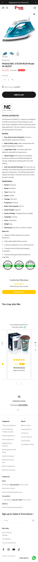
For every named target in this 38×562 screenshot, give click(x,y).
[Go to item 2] (11, 54)
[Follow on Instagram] (8, 549)
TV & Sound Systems (9, 425)
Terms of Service (26, 437)
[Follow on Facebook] (3, 549)
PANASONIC (6, 60)
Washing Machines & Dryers (9, 450)
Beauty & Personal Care (8, 461)
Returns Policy (26, 425)
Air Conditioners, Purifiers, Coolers (7, 430)
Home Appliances (8, 439)
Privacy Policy (25, 441)
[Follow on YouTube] (13, 549)
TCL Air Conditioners (9, 543)
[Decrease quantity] (4, 80)
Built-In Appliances (8, 466)
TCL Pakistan (6, 539)
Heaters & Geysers (8, 456)
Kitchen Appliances (8, 436)
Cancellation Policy (27, 444)
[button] (17, 383)
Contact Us (24, 433)
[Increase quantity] (12, 80)
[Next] (35, 2)
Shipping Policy (26, 429)
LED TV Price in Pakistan (7, 534)
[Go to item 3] (18, 54)
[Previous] (2, 2)
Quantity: (5, 75)
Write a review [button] (19, 292)
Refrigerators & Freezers (7, 444)
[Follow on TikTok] (19, 549)
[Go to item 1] (5, 54)
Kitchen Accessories (8, 470)
